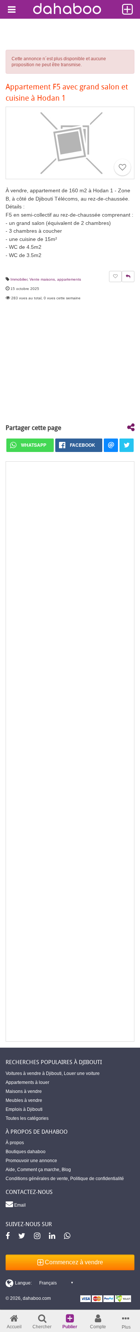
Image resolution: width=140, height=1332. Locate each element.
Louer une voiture (82, 1073)
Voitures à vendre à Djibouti (34, 1073)
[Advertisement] (70, 751)
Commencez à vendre (73, 1262)
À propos (15, 1142)
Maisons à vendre (24, 1091)
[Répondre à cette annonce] (128, 276)
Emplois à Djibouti (24, 1109)
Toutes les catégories (27, 1118)
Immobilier (18, 279)
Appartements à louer (27, 1082)
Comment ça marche (38, 1169)
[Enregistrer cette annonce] (122, 167)
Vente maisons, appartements (55, 279)
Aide (10, 1169)
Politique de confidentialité (97, 1178)
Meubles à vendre (24, 1100)
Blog (66, 1169)
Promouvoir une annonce (31, 1160)
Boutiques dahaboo (26, 1151)
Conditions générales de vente (37, 1178)
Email (19, 1205)
